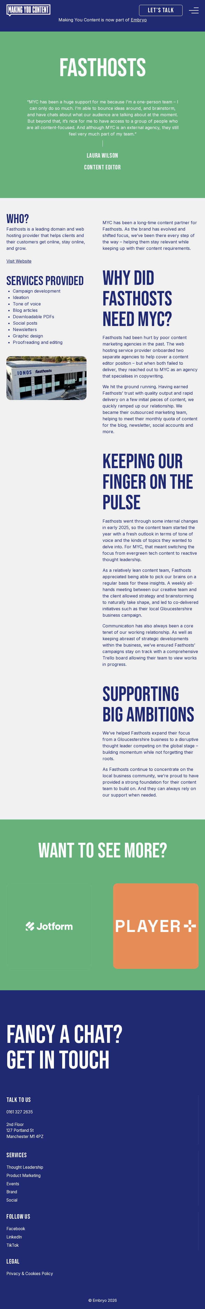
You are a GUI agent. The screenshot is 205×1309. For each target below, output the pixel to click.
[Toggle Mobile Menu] (194, 10)
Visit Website (18, 261)
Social (11, 1200)
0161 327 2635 (19, 1111)
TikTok (12, 1245)
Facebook (15, 1228)
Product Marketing (23, 1175)
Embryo (139, 19)
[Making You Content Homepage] (33, 10)
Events (12, 1183)
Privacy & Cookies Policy (29, 1273)
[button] (161, 10)
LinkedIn (14, 1237)
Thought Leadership (24, 1167)
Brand (11, 1191)
